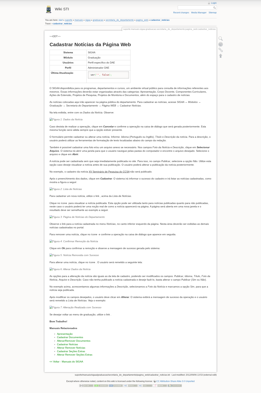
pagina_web (142, 20)
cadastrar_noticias (160, 20)
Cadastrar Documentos (70, 337)
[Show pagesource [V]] (221, 38)
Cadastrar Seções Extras (71, 351)
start (61, 20)
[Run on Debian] (160, 385)
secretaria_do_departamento (120, 20)
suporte (68, 20)
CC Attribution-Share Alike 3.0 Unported (175, 381)
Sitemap (213, 12)
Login (214, 3)
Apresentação (65, 333)
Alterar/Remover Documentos (73, 340)
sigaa (88, 20)
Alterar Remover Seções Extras (74, 354)
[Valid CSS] (145, 385)
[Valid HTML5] (130, 385)
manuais (79, 20)
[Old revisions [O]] (221, 44)
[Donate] (101, 385)
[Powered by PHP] (116, 385)
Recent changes (181, 12)
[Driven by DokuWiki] (175, 385)
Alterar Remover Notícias (71, 347)
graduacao (98, 20)
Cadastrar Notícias (67, 344)
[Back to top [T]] (221, 55)
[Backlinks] (221, 50)
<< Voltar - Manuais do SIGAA (66, 361)
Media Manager (198, 12)
